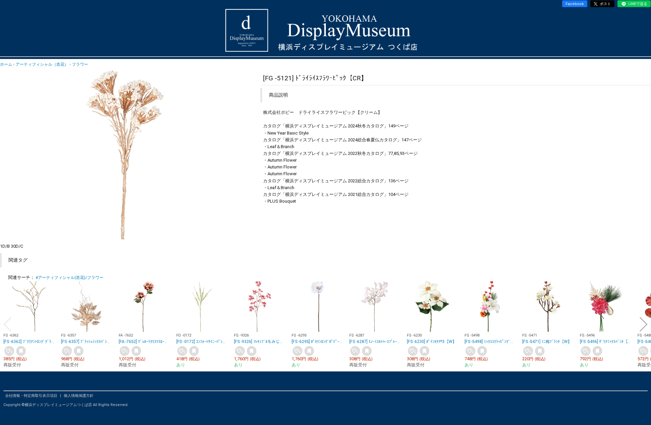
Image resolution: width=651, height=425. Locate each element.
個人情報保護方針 (79, 395)
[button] (7, 324)
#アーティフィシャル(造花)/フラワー (69, 277)
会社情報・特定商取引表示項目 (31, 395)
